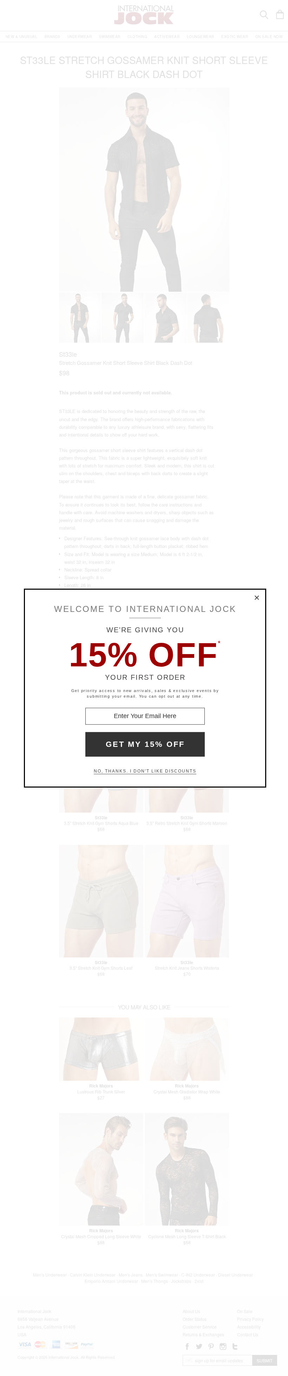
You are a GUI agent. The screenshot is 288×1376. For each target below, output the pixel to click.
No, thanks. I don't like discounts (145, 771)
